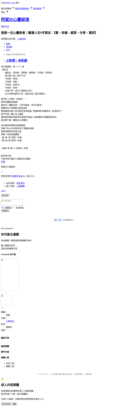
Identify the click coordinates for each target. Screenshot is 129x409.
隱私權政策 (79, 374)
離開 (14, 404)
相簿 (8, 44)
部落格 (9, 47)
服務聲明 (88, 374)
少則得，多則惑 (16, 60)
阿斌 (3, 162)
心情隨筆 (21, 186)
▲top (3, 190)
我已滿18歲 (6, 404)
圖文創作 (21, 183)
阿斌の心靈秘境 (15, 19)
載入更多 (5, 195)
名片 (8, 50)
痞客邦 (15, 176)
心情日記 (22, 39)
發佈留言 (5, 211)
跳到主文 (5, 26)
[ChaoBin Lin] (10, 290)
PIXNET (46, 374)
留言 (21, 176)
